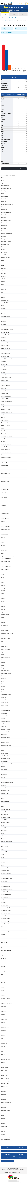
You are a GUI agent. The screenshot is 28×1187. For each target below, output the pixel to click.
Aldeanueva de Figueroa (6, 220)
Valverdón (3, 1035)
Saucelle (3, 934)
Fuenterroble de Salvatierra (7, 508)
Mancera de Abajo (5, 614)
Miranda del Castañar (5, 649)
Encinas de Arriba (4, 465)
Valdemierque (4, 1017)
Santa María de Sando (5, 913)
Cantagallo (3, 366)
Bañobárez (3, 276)
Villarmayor (3, 1091)
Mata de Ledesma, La (5, 630)
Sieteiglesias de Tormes (6, 950)
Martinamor (3, 622)
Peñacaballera (4, 774)
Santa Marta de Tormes (6, 915)
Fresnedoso (3, 494)
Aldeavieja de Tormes (5, 239)
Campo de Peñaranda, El (6, 358)
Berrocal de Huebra (5, 300)
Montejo (2, 668)
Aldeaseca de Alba (5, 231)
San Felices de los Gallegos (7, 889)
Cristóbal (3, 441)
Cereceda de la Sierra (5, 409)
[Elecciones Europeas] (14, 7)
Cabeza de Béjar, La (5, 332)
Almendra (3, 249)
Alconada (3, 207)
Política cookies (13, 1171)
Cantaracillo (3, 374)
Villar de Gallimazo (5, 1073)
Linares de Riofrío (4, 596)
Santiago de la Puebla (5, 918)
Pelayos (2, 771)
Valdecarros (3, 1001)
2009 (23, 14)
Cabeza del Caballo (5, 334)
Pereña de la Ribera (5, 793)
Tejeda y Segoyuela (5, 977)
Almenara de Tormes (5, 247)
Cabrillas (3, 340)
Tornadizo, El (3, 990)
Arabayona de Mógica (5, 257)
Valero (2, 1025)
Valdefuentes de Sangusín (6, 1003)
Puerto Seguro (4, 830)
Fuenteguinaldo (4, 502)
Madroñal (3, 606)
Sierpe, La (3, 947)
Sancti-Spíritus (4, 881)
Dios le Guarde (4, 446)
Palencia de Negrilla (5, 737)
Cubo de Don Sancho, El (6, 444)
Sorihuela (3, 955)
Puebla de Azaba (4, 814)
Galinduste (3, 521)
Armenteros (3, 268)
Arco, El (2, 265)
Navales (2, 708)
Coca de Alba (4, 433)
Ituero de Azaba (4, 580)
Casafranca (3, 388)
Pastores (3, 747)
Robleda (2, 843)
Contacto (4, 1169)
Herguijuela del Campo (6, 561)
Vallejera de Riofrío (5, 1027)
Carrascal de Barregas (6, 382)
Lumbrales (3, 598)
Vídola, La (3, 1051)
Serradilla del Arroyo (5, 942)
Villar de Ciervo (4, 1070)
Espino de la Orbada (5, 481)
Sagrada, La (3, 854)
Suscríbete (21, 3)
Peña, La (3, 777)
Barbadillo (3, 278)
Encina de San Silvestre (6, 457)
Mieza (2, 641)
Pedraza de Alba (4, 753)
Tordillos (3, 987)
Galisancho (3, 524)
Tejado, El (3, 974)
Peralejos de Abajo (5, 787)
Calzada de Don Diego (5, 350)
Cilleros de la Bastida (5, 425)
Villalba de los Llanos (5, 1059)
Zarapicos (3, 1134)
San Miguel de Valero (5, 897)
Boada (2, 305)
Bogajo (2, 310)
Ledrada (2, 593)
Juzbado (3, 582)
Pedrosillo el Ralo (4, 761)
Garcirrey (3, 537)
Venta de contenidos (11, 1169)
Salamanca (3, 859)
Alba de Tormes (4, 196)
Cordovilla (3, 438)
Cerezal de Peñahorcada (6, 412)
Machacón (3, 601)
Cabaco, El (3, 326)
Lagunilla (3, 585)
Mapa (6, 1172)
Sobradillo (3, 953)
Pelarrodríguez (4, 769)
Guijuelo (2, 553)
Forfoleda (3, 486)
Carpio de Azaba (4, 380)
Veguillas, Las (4, 1043)
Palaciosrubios (4, 734)
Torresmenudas (4, 993)
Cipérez (2, 428)
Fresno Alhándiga (4, 497)
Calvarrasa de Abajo (5, 342)
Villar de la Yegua (4, 1075)
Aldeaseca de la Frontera (6, 233)
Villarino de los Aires (5, 1089)
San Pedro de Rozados (6, 907)
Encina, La (3, 460)
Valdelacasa (3, 1009)
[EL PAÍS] (8, 3)
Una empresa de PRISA (13, 1177)
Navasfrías (3, 718)
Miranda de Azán (4, 646)
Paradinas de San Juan (6, 745)
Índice (19, 1172)
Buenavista (3, 324)
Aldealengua (3, 217)
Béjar (2, 292)
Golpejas (3, 542)
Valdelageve (3, 1011)
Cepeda (2, 406)
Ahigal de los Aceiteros (6, 183)
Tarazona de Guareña (5, 969)
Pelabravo (3, 766)
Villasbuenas (3, 1097)
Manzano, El (3, 617)
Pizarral (2, 806)
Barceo (2, 284)
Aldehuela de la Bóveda (6, 241)
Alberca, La (3, 201)
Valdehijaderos (4, 1006)
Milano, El (3, 644)
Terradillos (3, 982)
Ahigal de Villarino (5, 185)
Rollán (2, 849)
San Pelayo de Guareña (6, 910)
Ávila (7, 1147)
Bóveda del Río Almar (5, 316)
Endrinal (2, 470)
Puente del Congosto (5, 822)
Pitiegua (2, 803)
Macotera (3, 604)
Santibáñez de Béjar (5, 921)
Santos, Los (3, 929)
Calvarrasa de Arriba (5, 345)
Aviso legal (22, 1169)
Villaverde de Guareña (5, 1110)
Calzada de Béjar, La (5, 348)
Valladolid (21, 1157)
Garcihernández (4, 534)
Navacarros (3, 697)
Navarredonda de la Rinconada (7, 716)
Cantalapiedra (4, 369)
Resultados (9, 10)
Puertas (2, 825)
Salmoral (3, 865)
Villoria (2, 1115)
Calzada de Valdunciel (5, 353)
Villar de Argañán (4, 1067)
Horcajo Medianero (5, 569)
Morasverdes (3, 678)
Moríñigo (3, 684)
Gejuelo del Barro (4, 540)
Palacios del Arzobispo (6, 731)
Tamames (3, 966)
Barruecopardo (4, 286)
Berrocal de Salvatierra (6, 302)
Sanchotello (3, 875)
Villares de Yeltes (4, 1086)
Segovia (21, 1154)
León (7, 1151)
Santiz (2, 926)
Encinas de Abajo (4, 462)
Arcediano (3, 262)
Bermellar (3, 297)
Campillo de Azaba (5, 356)
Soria (7, 1157)
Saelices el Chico (4, 851)
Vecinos (2, 1038)
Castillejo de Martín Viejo (6, 401)
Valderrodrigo (4, 1019)
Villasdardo (3, 1099)
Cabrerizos (3, 337)
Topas (2, 985)
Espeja (2, 478)
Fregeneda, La (4, 492)
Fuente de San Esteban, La (6, 500)
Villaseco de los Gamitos (6, 1102)
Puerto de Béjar (4, 827)
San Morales (3, 899)
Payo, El (2, 750)
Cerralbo (3, 414)
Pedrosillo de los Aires (5, 758)
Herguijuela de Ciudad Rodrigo (7, 556)
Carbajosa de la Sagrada (6, 377)
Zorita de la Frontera (5, 1139)
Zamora (7, 1161)
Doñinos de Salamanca (6, 452)
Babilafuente (3, 273)
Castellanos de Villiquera (6, 398)
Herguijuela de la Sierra (6, 558)
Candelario (3, 361)
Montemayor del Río (5, 670)
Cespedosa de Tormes (5, 420)
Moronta (2, 689)
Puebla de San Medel (5, 817)
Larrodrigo (3, 588)
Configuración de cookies (21, 1171)
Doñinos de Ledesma (5, 449)
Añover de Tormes (5, 255)
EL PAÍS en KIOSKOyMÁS (12, 1172)
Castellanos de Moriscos (6, 396)
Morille (2, 681)
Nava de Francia (4, 702)
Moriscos (3, 686)
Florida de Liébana (5, 484)
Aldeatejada (3, 236)
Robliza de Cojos (4, 846)
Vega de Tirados (4, 1041)
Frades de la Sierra (5, 489)
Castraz (2, 404)
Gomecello (3, 545)
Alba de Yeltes (4, 199)
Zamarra (3, 1129)
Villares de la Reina (5, 1083)
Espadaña (3, 476)
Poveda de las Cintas (5, 809)
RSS (21, 1172)
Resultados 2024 (18, 10)
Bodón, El (3, 308)
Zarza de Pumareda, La (6, 1137)
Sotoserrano (3, 958)
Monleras (3, 662)
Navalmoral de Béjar (5, 710)
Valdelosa (3, 1014)
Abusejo (2, 177)
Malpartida (3, 612)
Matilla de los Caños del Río (7, 633)
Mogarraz (3, 652)
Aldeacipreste (4, 209)
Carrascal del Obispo (5, 385)
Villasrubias (3, 1107)
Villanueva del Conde (5, 1065)
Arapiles (2, 260)
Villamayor (3, 1062)
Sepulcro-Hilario (4, 937)
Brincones (3, 318)
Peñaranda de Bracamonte (7, 782)
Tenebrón (3, 979)
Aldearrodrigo (4, 225)
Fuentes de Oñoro (4, 513)
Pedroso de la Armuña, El (6, 763)
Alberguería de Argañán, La (7, 204)
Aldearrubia (3, 228)
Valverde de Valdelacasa (6, 1033)
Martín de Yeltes (4, 625)
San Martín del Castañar (6, 891)
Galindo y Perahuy (5, 518)
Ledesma (3, 590)
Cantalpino (3, 372)
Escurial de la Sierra (5, 473)
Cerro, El (3, 417)
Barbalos (3, 281)
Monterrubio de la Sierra (6, 676)
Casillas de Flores (4, 393)
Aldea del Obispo (4, 215)
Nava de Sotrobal (4, 705)
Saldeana (3, 862)
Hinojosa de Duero (5, 564)
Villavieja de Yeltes (5, 1113)
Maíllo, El (3, 609)
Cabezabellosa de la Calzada (7, 329)
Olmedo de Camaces (5, 724)
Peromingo (3, 795)
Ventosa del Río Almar (5, 1049)
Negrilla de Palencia (5, 721)
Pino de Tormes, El (5, 801)
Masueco (3, 628)
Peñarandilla (3, 785)
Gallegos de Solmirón (5, 529)
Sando (2, 883)
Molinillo (2, 654)
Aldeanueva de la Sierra (6, 223)
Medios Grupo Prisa (13, 1181)
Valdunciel (3, 1022)
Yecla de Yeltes (4, 1126)
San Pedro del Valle (5, 905)
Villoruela (3, 1118)
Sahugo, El (3, 857)
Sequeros (3, 939)
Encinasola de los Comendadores (8, 468)
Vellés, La (3, 1046)
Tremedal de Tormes (5, 998)
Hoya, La (3, 572)
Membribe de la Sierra (5, 638)
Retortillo (3, 838)
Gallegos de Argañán (5, 526)
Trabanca (3, 995)
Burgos (21, 1147)
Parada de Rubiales (5, 742)
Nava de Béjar (4, 700)
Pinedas (2, 798)
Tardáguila (3, 971)
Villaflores (3, 1054)
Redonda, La (3, 835)
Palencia (21, 1151)
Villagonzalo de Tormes (6, 1057)
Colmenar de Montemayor (6, 436)
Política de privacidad (5, 1171)
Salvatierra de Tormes (5, 867)
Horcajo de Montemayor (6, 566)
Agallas (2, 180)
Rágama (2, 833)
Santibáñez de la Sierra (6, 923)
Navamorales (4, 713)
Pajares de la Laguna (5, 729)
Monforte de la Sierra (5, 657)
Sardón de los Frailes (5, 931)
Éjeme (2, 454)
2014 (14, 14)
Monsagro (3, 665)
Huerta (2, 574)
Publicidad (17, 1169)
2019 (5, 14)
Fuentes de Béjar (4, 510)
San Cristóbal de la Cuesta (6, 878)
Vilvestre (3, 1121)
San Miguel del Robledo (6, 894)
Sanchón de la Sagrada (6, 873)
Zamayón (3, 1131)
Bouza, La (3, 313)
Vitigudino (3, 1123)
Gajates (2, 516)
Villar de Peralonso (5, 1078)
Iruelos (2, 577)
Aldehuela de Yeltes (5, 244)
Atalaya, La (3, 270)
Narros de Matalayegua (6, 694)
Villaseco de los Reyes (5, 1105)
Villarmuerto (3, 1094)
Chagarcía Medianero (5, 422)
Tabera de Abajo (4, 961)
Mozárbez (3, 692)
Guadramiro (3, 548)
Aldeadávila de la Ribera (6, 212)
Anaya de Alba (4, 252)
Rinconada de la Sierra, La (6, 841)
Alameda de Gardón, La (6, 188)
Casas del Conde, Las (5, 390)
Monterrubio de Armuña (6, 673)
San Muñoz (3, 902)
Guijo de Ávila (4, 550)
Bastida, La (3, 289)
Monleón (3, 660)
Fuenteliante (3, 505)
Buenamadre (3, 321)
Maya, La (3, 636)
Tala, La (2, 963)
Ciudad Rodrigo (4, 430)
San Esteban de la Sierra (6, 886)
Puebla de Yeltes (4, 819)
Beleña (2, 294)
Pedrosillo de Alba (5, 755)
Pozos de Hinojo (4, 811)
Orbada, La (3, 726)
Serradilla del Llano (5, 945)
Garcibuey (3, 532)
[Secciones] (2, 3)
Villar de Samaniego (5, 1081)
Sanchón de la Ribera (5, 870)
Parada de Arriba (4, 739)
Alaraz (2, 193)
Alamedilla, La (4, 191)
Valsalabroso (3, 1030)
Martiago (3, 620)
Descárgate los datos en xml (14, 168)
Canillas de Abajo (4, 364)
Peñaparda (3, 779)
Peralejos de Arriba (5, 790)
